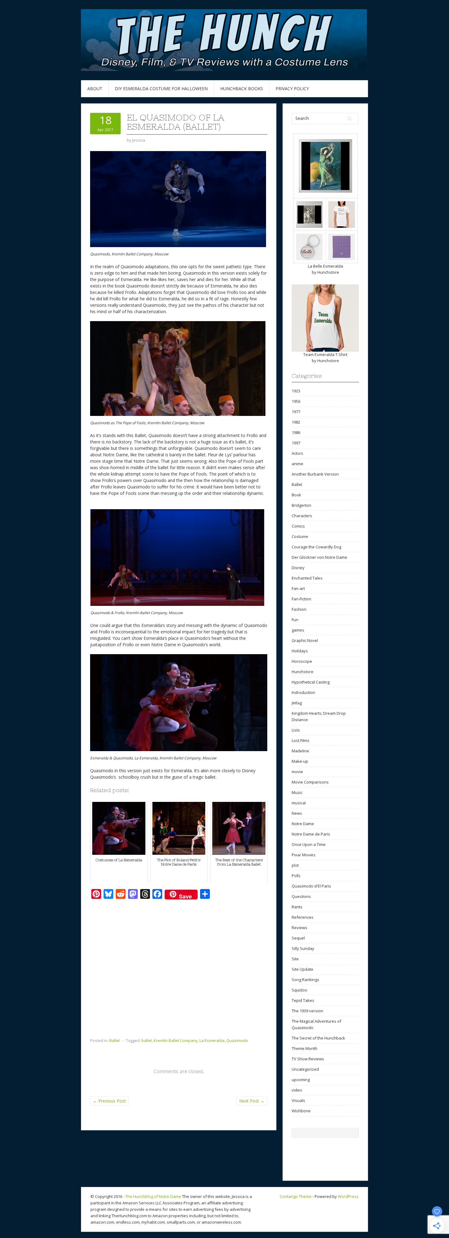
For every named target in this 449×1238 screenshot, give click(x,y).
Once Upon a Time (309, 844)
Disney (298, 567)
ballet (146, 1040)
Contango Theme (296, 1196)
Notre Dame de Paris (311, 834)
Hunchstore (328, 272)
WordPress (348, 1196)
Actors (297, 453)
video (297, 1090)
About (94, 88)
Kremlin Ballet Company (176, 1040)
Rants (297, 907)
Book (296, 495)
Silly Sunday (303, 948)
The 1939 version (307, 1011)
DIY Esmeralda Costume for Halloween (161, 88)
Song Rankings (305, 979)
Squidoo (299, 990)
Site (295, 959)
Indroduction (303, 692)
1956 (296, 401)
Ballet (114, 1040)
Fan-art (298, 588)
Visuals (298, 1100)
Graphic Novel (305, 640)
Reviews (299, 927)
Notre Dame (303, 823)
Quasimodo (237, 1040)
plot (295, 865)
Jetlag (297, 703)
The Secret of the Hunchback (318, 1038)
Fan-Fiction (301, 599)
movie (297, 771)
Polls (296, 875)
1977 (296, 411)
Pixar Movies (304, 855)
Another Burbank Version (315, 474)
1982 (296, 422)
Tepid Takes (303, 1000)
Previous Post (109, 1101)
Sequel (298, 938)
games (298, 630)
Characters (302, 515)
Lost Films (300, 740)
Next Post (252, 1101)
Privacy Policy (292, 88)
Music (297, 792)
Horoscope (302, 661)
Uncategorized (305, 1069)
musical (299, 803)
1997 (296, 443)
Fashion (299, 609)
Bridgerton (301, 505)
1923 (296, 391)
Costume (300, 536)
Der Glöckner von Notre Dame (319, 557)
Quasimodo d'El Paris (311, 886)
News (297, 813)
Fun (295, 619)
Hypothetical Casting (311, 682)
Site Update (302, 969)
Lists (296, 730)
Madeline (300, 751)
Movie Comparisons (310, 782)
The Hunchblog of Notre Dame (153, 1196)
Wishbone (301, 1111)
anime (297, 463)
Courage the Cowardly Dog (316, 547)
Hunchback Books (241, 88)
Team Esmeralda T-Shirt (325, 354)
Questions (301, 896)
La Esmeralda (211, 1040)
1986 (296, 432)
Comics (298, 526)
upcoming (301, 1079)
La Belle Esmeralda (325, 266)
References (302, 917)
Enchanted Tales (307, 578)
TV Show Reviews (308, 1059)
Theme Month (304, 1048)
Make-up (300, 761)
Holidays (300, 651)
